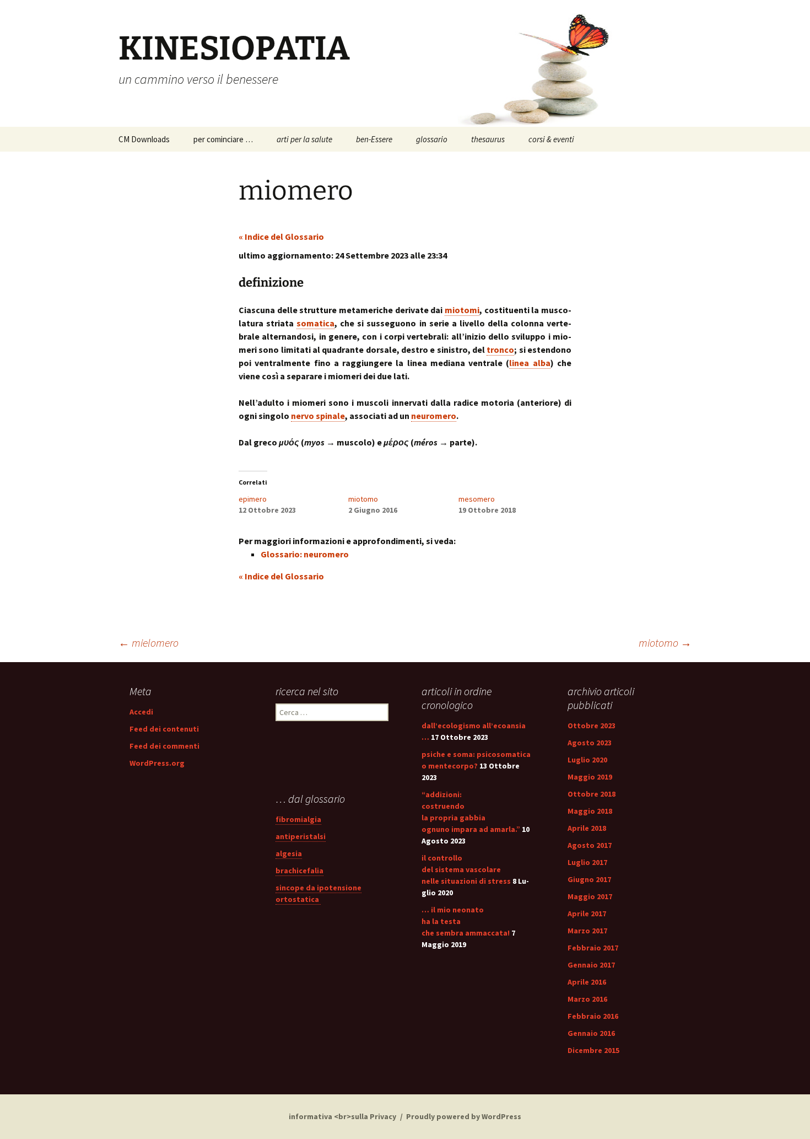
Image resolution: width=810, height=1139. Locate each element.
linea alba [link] (529, 362)
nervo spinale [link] (318, 415)
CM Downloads (144, 139)
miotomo (363, 499)
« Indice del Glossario (281, 236)
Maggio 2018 (590, 811)
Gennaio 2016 (591, 1033)
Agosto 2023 (590, 743)
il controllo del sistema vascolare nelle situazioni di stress (466, 869)
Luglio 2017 (587, 862)
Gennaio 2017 (591, 965)
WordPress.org (157, 763)
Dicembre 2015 (593, 1050)
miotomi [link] (462, 309)
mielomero (148, 642)
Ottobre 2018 (591, 794)
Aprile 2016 (587, 982)
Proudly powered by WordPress (463, 1116)
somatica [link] (315, 323)
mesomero (476, 499)
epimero (253, 499)
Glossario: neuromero (305, 554)
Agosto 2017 (590, 845)
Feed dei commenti (164, 746)
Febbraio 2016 (593, 1016)
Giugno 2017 (589, 879)
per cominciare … (223, 139)
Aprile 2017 (587, 913)
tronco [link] (500, 349)
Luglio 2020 (587, 760)
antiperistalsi (301, 836)
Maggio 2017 (590, 896)
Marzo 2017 (587, 931)
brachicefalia (299, 870)
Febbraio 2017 (593, 948)
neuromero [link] (433, 415)
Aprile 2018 (587, 828)
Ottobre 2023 (591, 725)
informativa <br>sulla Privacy (342, 1116)
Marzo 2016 (587, 999)
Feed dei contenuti (164, 729)
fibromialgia (298, 819)
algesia (289, 853)
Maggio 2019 (590, 777)
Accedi (141, 712)
